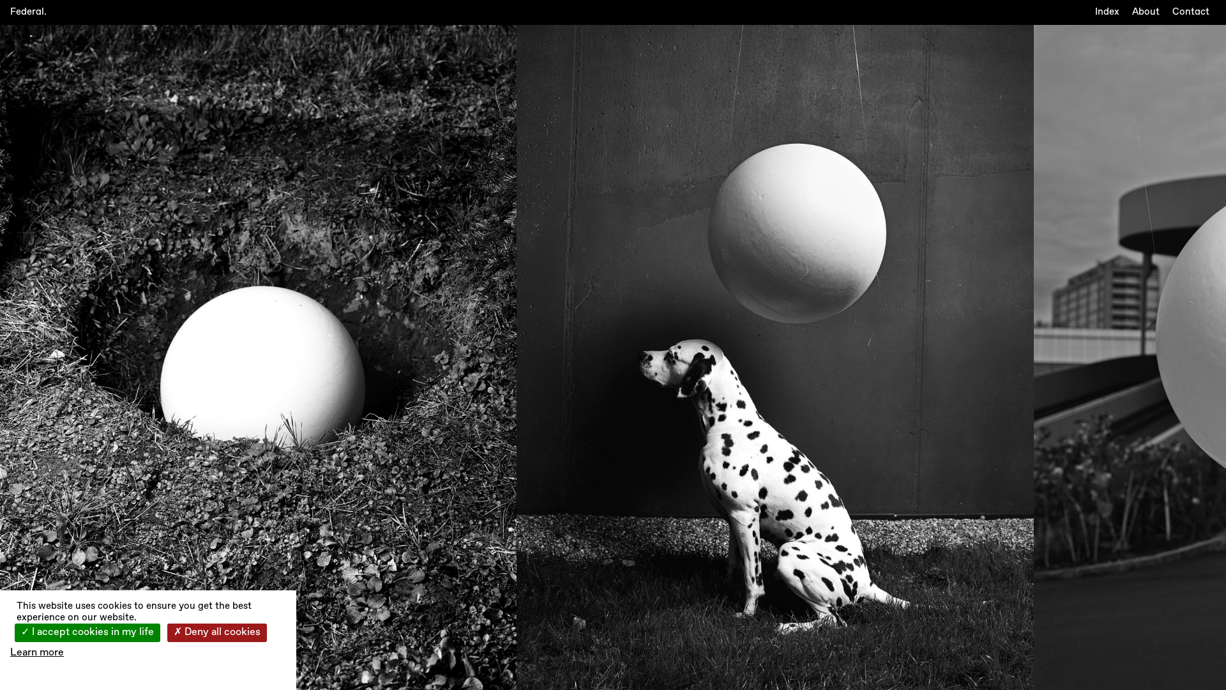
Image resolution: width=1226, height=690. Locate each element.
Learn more (37, 653)
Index (1107, 12)
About (1146, 12)
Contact (1190, 12)
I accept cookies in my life (91, 632)
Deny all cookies (221, 632)
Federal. (28, 12)
